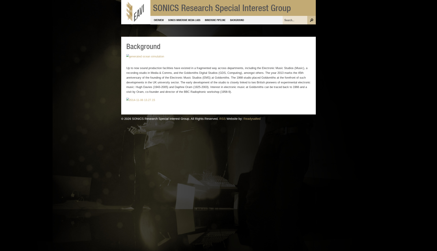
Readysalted (251, 118)
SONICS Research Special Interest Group (222, 8)
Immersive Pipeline (215, 20)
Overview (159, 20)
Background (237, 20)
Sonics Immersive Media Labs (184, 20)
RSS (222, 118)
